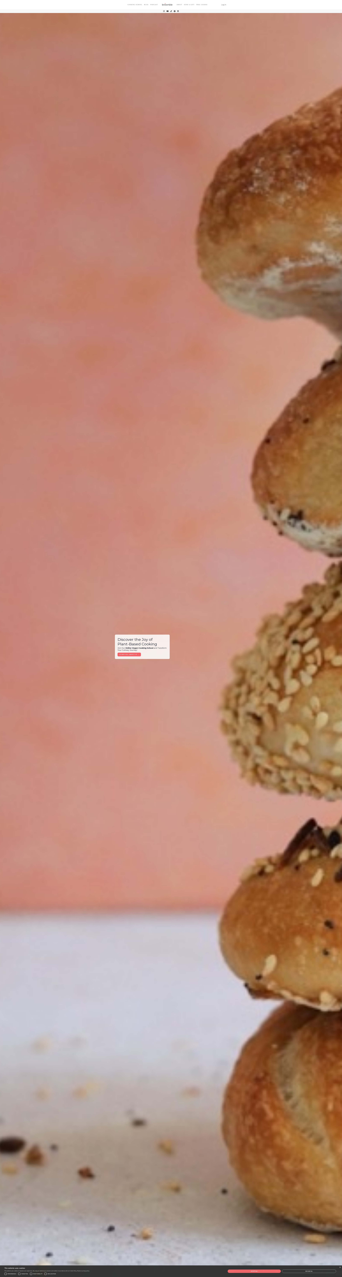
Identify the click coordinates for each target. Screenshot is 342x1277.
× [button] (340, 1267)
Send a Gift (189, 4)
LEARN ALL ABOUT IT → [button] (129, 654)
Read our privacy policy (83, 1271)
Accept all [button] (254, 1271)
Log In (223, 5)
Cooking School (135, 4)
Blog (146, 4)
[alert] (171, 1271)
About (179, 4)
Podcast (154, 4)
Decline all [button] (309, 1271)
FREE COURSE (202, 4)
